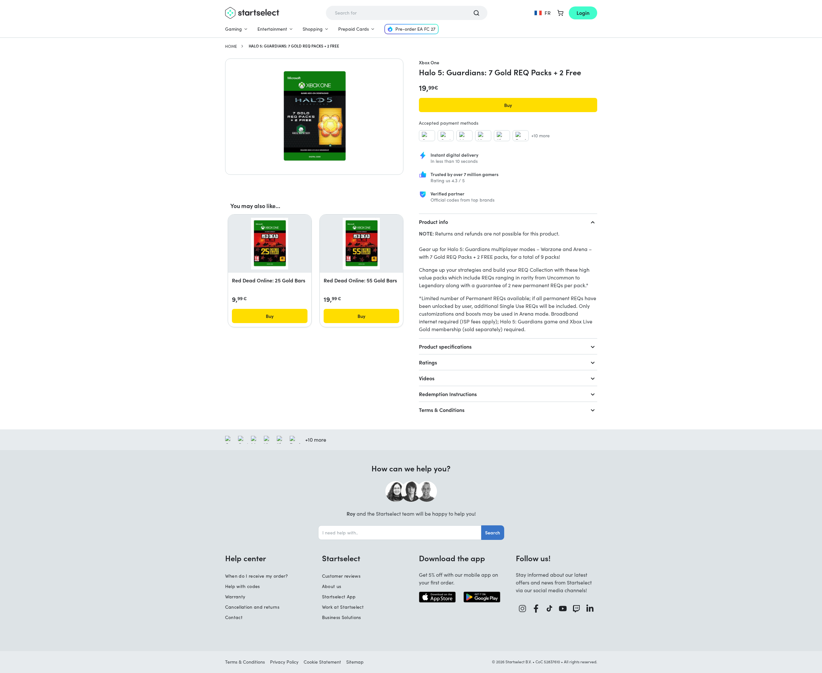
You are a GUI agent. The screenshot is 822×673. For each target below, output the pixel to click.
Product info (433, 221)
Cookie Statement (322, 662)
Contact (234, 617)
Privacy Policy (284, 662)
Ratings (428, 362)
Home (231, 46)
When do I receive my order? (256, 576)
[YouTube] (563, 608)
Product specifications (445, 346)
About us (331, 586)
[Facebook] (536, 608)
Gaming (233, 29)
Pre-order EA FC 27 (415, 29)
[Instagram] (522, 608)
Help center (245, 558)
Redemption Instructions (448, 393)
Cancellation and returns (252, 607)
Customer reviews (341, 576)
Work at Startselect (343, 607)
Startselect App (339, 597)
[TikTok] (549, 608)
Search (492, 532)
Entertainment (272, 29)
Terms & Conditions (441, 409)
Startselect (341, 558)
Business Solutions (341, 617)
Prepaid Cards (353, 29)
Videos (426, 378)
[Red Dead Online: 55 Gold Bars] (361, 243)
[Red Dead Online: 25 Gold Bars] (269, 243)
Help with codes (242, 586)
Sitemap (355, 662)
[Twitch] (576, 608)
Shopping (313, 29)
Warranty (235, 597)
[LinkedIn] (590, 608)
